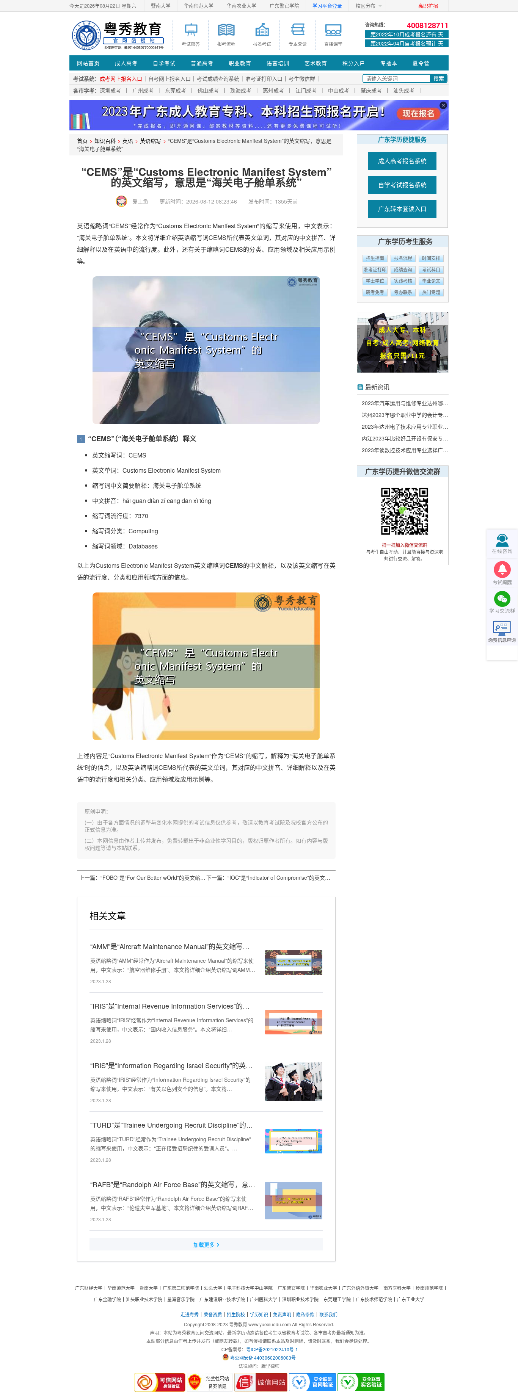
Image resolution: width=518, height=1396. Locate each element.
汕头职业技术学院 (144, 1299)
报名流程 (403, 258)
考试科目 (431, 270)
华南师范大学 (198, 5)
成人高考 (126, 63)
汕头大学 (213, 1288)
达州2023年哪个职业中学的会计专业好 (405, 415)
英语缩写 (150, 140)
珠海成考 (240, 90)
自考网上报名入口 (169, 78)
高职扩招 (428, 5)
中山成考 (338, 90)
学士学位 (375, 281)
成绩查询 (403, 270)
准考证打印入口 (264, 78)
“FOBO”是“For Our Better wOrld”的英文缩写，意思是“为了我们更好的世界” (189, 877)
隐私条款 (305, 1314)
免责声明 (282, 1314)
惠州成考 (273, 90)
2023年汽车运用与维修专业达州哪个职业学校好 (405, 403)
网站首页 (88, 63)
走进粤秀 (190, 1314)
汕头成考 (403, 90)
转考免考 (375, 292)
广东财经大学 (88, 1288)
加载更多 (204, 1244)
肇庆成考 (371, 90)
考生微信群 (302, 78)
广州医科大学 (263, 1299)
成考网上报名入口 (121, 78)
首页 (82, 140)
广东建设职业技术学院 (222, 1299)
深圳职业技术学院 (300, 1299)
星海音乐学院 (181, 1299)
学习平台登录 (327, 5)
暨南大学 (161, 5)
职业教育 (240, 63)
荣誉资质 (213, 1314)
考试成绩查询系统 (218, 78)
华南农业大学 (241, 5)
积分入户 (353, 63)
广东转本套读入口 (402, 208)
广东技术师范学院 (374, 1299)
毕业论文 (431, 281)
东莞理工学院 (337, 1299)
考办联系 (403, 292)
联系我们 (328, 1314)
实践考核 (403, 281)
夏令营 (421, 63)
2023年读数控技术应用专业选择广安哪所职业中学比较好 (405, 450)
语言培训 (278, 63)
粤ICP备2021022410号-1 (272, 1349)
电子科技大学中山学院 (250, 1288)
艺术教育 (316, 63)
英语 (127, 140)
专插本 (388, 63)
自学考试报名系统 (402, 184)
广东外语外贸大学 (360, 1288)
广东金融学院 (107, 1299)
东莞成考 (175, 90)
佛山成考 (208, 90)
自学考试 (164, 63)
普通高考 (202, 63)
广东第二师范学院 (181, 1288)
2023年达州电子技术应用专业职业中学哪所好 (405, 427)
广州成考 (143, 90)
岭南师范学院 (429, 1288)
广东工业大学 (410, 1299)
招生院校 (236, 1314)
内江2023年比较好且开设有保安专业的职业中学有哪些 (405, 438)
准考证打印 (375, 270)
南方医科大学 (397, 1288)
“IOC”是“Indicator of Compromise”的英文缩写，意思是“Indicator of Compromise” (324, 877)
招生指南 (375, 258)
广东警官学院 (284, 5)
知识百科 (105, 140)
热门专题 (431, 292)
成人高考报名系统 (402, 161)
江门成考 (306, 90)
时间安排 (431, 258)
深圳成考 (110, 90)
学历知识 (259, 1314)
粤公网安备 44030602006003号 (263, 1357)
